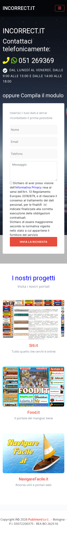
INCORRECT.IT (19, 8)
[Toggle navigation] (59, 8)
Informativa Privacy (28, 187)
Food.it (33, 412)
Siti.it (33, 345)
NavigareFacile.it (33, 479)
